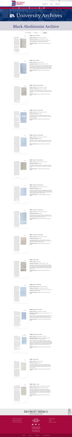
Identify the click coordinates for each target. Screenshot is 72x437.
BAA (41, 8)
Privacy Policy (37, 435)
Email (51, 4)
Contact (50, 420)
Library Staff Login (53, 422)
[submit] (60, 0)
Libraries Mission (52, 418)
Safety (30, 435)
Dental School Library (16, 420)
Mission (24, 435)
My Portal (57, 4)
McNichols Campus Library (17, 418)
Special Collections (34, 8)
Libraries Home (14, 8)
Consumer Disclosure (46, 435)
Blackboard (45, 4)
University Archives (24, 8)
